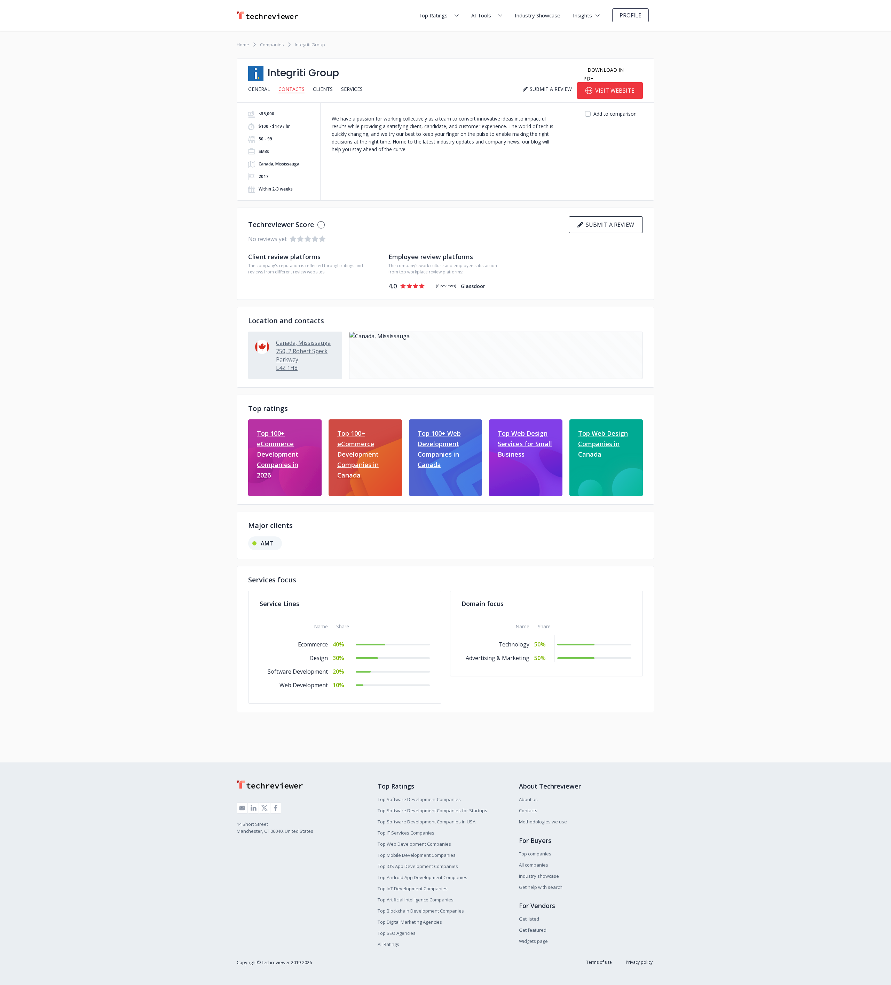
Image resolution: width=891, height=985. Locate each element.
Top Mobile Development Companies (417, 855)
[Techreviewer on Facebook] (275, 808)
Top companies (535, 854)
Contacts (291, 89)
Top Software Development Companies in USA (426, 822)
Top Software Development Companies (419, 799)
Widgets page (533, 941)
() (446, 285)
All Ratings (388, 944)
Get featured (532, 930)
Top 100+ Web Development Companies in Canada (439, 449)
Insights (582, 15)
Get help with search (540, 887)
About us (528, 799)
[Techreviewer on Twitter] (264, 808)
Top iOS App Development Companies (418, 866)
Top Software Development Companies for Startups (432, 810)
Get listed (529, 919)
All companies (533, 865)
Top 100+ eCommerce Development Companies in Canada (358, 454)
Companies (272, 44)
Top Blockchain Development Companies (421, 911)
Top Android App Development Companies (422, 877)
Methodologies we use (543, 822)
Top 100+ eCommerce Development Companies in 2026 (277, 454)
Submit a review (608, 224)
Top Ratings (433, 15)
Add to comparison (615, 113)
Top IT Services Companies (406, 833)
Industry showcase (539, 876)
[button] (496, 355)
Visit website (614, 90)
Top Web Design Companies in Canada (603, 443)
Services (352, 89)
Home (243, 44)
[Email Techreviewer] (242, 808)
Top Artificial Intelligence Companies (416, 900)
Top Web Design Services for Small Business (525, 443)
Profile (630, 15)
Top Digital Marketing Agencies (410, 922)
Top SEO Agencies (397, 933)
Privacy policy (639, 962)
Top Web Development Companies (414, 844)
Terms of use (599, 962)
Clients (323, 89)
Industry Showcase (537, 15)
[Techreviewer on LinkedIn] (253, 808)
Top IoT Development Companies (413, 888)
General (259, 89)
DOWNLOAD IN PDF (603, 74)
